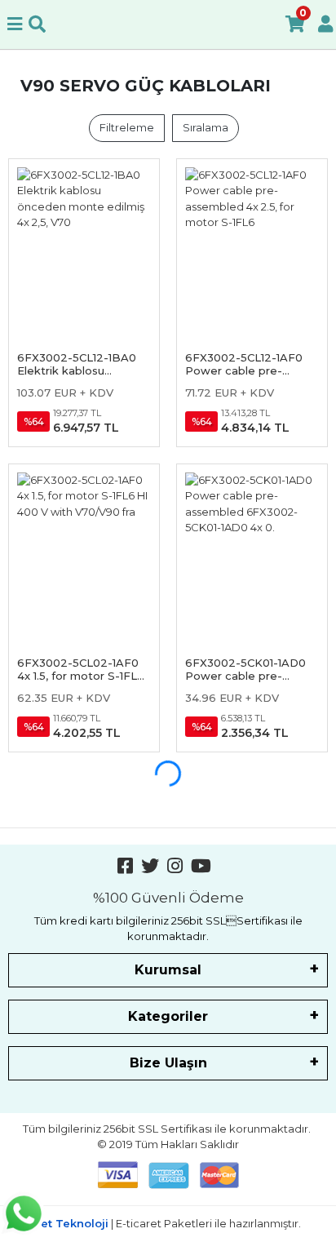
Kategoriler (168, 1016)
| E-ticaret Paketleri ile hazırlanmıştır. (168, 1223)
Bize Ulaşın (168, 1063)
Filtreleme (126, 127)
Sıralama (205, 127)
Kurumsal (168, 970)
